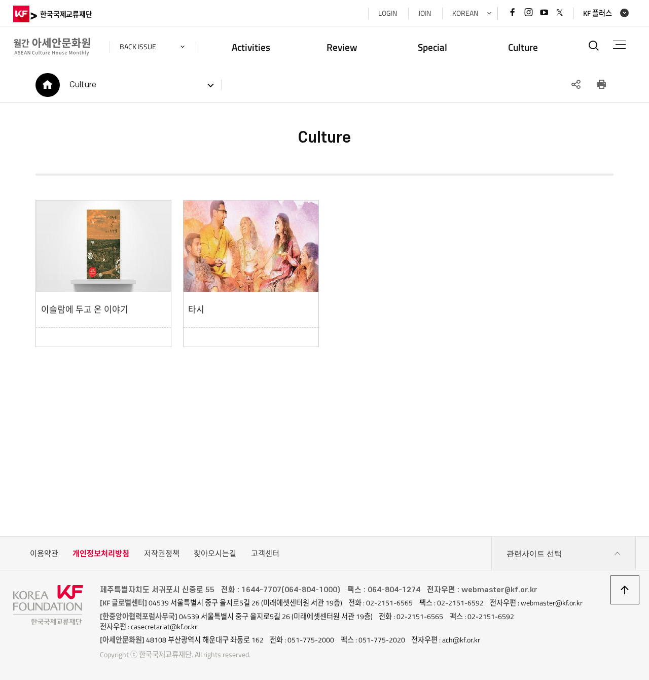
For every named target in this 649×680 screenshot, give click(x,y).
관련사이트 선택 (534, 553)
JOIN (424, 13)
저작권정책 (161, 553)
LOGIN (387, 13)
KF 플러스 (597, 13)
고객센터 (265, 553)
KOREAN (465, 13)
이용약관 (44, 553)
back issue (138, 46)
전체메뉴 (619, 45)
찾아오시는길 (215, 553)
